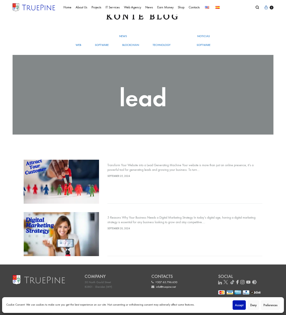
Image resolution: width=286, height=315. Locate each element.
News (149, 7)
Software (102, 45)
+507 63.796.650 (166, 282)
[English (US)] (207, 6)
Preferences (270, 305)
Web (78, 45)
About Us (81, 7)
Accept (239, 305)
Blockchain (130, 45)
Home (67, 7)
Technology (161, 45)
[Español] (217, 6)
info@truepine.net (166, 287)
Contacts (194, 7)
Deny (253, 305)
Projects (96, 7)
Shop (181, 7)
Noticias (203, 36)
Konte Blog (143, 16)
